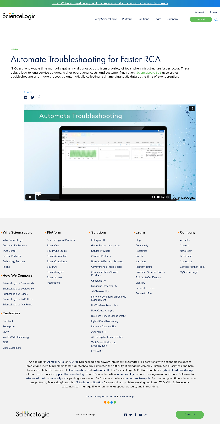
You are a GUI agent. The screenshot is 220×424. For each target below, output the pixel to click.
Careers (184, 246)
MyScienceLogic (189, 272)
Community (200, 11)
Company (172, 19)
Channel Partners (101, 256)
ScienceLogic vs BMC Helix (18, 299)
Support (213, 11)
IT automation (77, 370)
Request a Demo (145, 288)
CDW (6, 332)
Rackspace (9, 327)
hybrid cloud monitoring (177, 370)
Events (139, 256)
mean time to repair (137, 378)
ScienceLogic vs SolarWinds (18, 283)
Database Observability (104, 286)
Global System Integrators (105, 246)
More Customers (12, 348)
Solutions (143, 19)
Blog (138, 240)
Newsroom (186, 251)
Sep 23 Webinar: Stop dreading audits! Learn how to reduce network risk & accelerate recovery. (110, 3)
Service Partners (12, 256)
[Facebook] (39, 97)
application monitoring (69, 374)
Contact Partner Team (192, 267)
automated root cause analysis (45, 378)
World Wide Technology (16, 337)
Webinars (141, 261)
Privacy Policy (101, 397)
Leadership (186, 256)
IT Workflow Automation (104, 305)
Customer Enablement (15, 246)
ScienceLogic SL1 (148, 72)
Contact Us (186, 261)
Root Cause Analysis (102, 311)
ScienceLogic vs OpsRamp (17, 305)
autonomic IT (100, 370)
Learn (158, 19)
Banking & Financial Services (107, 261)
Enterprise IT (98, 240)
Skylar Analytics (55, 272)
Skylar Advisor (55, 277)
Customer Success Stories (150, 272)
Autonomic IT (98, 332)
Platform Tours (144, 267)
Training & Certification (148, 277)
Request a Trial (144, 293)
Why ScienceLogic (106, 19)
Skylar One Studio (57, 251)
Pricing (6, 267)
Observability (98, 281)
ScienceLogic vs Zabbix (15, 294)
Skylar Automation (57, 256)
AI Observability (100, 291)
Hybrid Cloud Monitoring (104, 321)
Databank (8, 321)
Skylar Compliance (57, 261)
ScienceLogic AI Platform (61, 240)
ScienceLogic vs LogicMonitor (19, 289)
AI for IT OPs (55, 362)
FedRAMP (96, 351)
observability (125, 374)
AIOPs (73, 362)
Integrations (53, 283)
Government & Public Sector (106, 267)
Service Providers (100, 251)
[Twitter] (33, 97)
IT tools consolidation (89, 382)
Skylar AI (52, 267)
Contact (190, 414)
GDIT (5, 342)
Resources (141, 251)
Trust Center (9, 251)
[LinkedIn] (25, 97)
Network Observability (103, 327)
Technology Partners (14, 261)
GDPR (113, 397)
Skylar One (53, 246)
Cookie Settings (126, 397)
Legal (89, 397)
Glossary (140, 283)
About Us (185, 240)
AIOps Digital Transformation (107, 337)
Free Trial (200, 19)
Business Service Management (108, 316)
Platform (127, 19)
